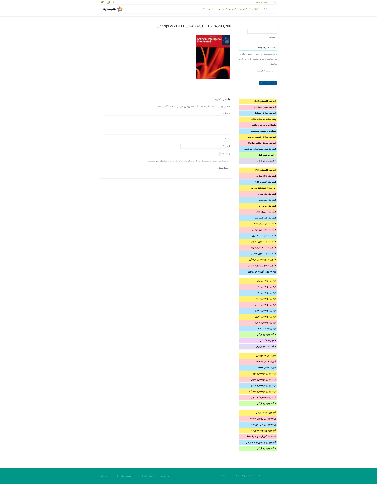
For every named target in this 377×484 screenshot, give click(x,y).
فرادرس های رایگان (227, 8)
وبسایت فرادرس (261, 2)
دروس (266, 280)
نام (227, 138)
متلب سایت (269, 8)
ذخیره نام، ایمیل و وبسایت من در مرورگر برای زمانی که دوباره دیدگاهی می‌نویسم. (188, 160)
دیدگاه (226, 113)
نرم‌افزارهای (264, 373)
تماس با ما (208, 8)
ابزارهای (264, 397)
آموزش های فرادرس (249, 8)
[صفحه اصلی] (113, 9)
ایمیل (226, 146)
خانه (274, 2)
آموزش (266, 355)
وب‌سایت (225, 153)
